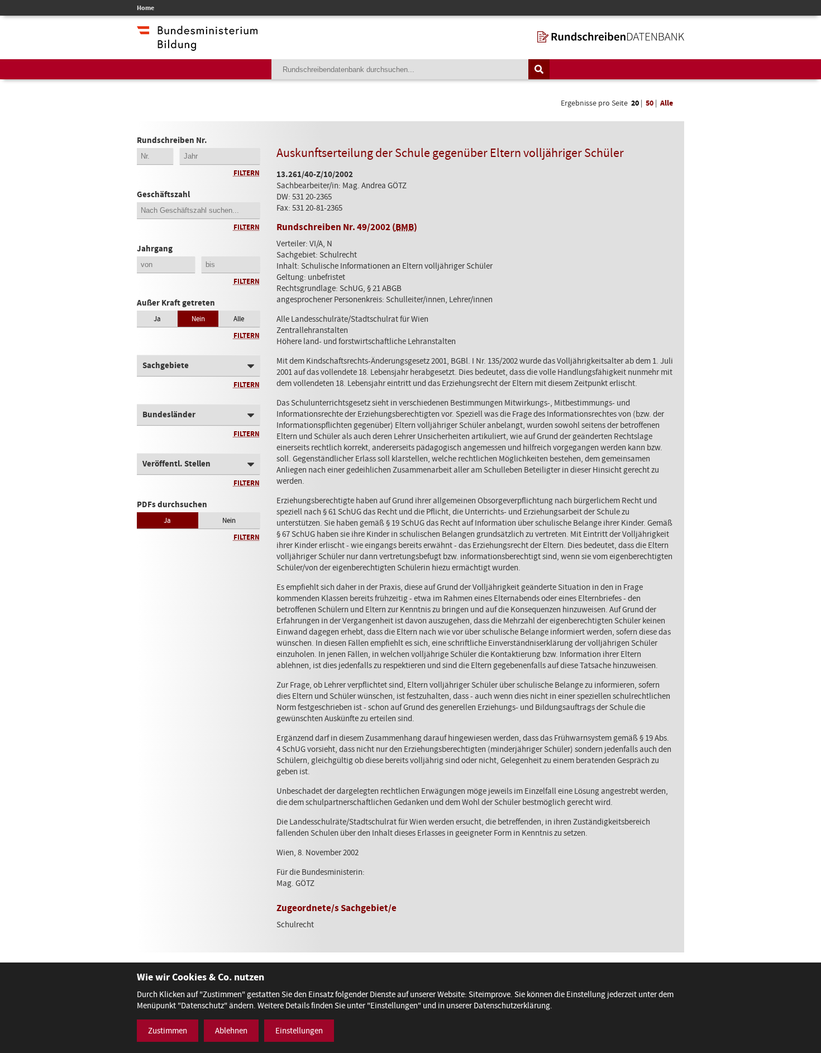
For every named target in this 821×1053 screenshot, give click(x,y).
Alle (666, 103)
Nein (198, 318)
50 (649, 103)
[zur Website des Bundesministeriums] (197, 45)
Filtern (246, 173)
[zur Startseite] (610, 36)
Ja (157, 318)
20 (635, 103)
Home (145, 7)
